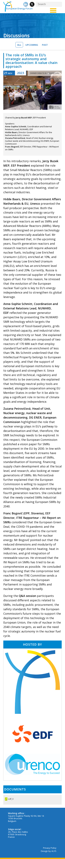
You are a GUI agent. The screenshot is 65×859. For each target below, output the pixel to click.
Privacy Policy (49, 847)
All (19, 44)
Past (45, 44)
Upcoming (31, 44)
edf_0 (10, 799)
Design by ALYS (48, 851)
